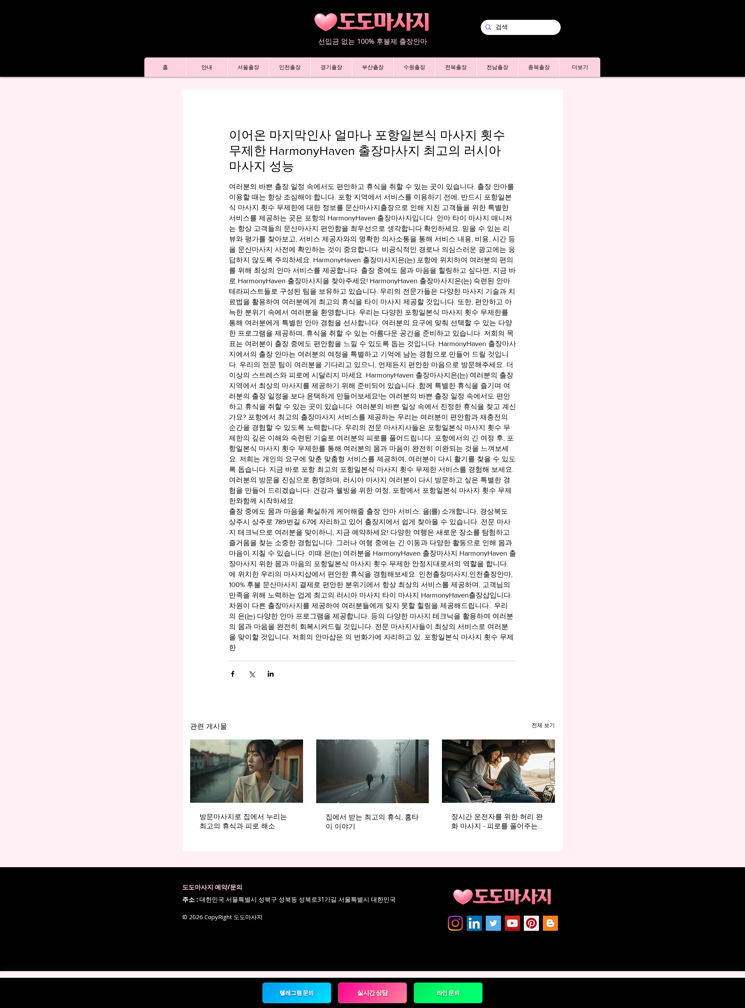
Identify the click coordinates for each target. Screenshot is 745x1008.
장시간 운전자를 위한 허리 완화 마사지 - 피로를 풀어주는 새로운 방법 (497, 822)
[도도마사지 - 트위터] (493, 923)
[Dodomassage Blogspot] (550, 923)
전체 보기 (543, 725)
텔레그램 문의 (297, 992)
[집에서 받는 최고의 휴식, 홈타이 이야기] (372, 771)
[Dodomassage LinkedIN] (474, 923)
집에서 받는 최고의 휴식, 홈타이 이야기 (372, 821)
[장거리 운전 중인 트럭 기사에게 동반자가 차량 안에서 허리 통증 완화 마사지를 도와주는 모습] (498, 771)
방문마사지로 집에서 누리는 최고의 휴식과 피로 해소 (243, 821)
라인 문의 (448, 992)
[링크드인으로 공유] (270, 673)
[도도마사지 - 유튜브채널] (512, 923)
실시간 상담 (372, 992)
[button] (206, 67)
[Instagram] (455, 923)
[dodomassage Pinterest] (531, 923)
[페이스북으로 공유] (232, 673)
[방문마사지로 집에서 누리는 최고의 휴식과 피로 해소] (246, 771)
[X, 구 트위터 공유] (251, 673)
